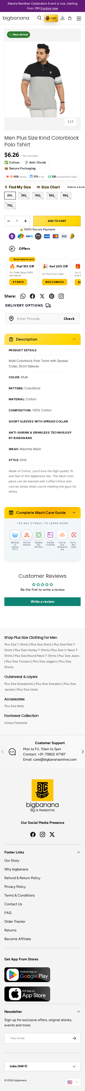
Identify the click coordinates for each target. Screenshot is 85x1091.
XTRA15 (18, 282)
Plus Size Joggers (45, 661)
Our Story (11, 860)
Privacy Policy (15, 887)
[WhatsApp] (23, 296)
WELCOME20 (54, 282)
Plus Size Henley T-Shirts (32, 650)
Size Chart (52, 187)
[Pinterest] (51, 296)
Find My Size (21, 187)
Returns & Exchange (75, 187)
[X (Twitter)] (42, 296)
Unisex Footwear (15, 723)
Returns (10, 930)
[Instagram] (61, 296)
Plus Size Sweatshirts (19, 684)
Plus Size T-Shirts (16, 644)
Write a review (42, 602)
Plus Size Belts (14, 706)
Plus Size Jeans (68, 656)
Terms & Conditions (19, 895)
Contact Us (13, 904)
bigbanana (20, 1080)
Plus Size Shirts (41, 644)
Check (69, 318)
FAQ (7, 913)
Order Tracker (14, 921)
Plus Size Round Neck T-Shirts (35, 656)
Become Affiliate (17, 939)
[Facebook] (32, 296)
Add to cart (57, 221)
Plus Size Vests (27, 689)
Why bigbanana (16, 869)
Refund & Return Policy (22, 878)
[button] (69, 18)
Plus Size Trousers (18, 661)
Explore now (49, 8)
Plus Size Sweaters (49, 684)
